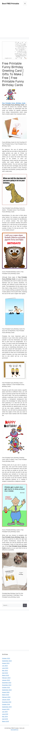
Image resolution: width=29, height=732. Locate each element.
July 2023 (5, 665)
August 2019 (5, 709)
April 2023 (5, 673)
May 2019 (5, 716)
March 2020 (5, 694)
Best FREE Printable (10, 3)
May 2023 (5, 670)
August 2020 (5, 692)
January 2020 (6, 699)
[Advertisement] (14, 22)
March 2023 (5, 675)
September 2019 (7, 707)
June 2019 (5, 714)
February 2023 (6, 677)
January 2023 (6, 680)
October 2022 (6, 687)
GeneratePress (14, 729)
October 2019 (6, 704)
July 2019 (5, 711)
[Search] (25, 605)
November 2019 (6, 702)
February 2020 (6, 697)
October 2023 (6, 658)
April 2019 (5, 719)
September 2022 (7, 690)
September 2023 (7, 661)
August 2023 (5, 663)
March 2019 (5, 721)
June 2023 (5, 668)
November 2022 (6, 685)
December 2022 (6, 682)
